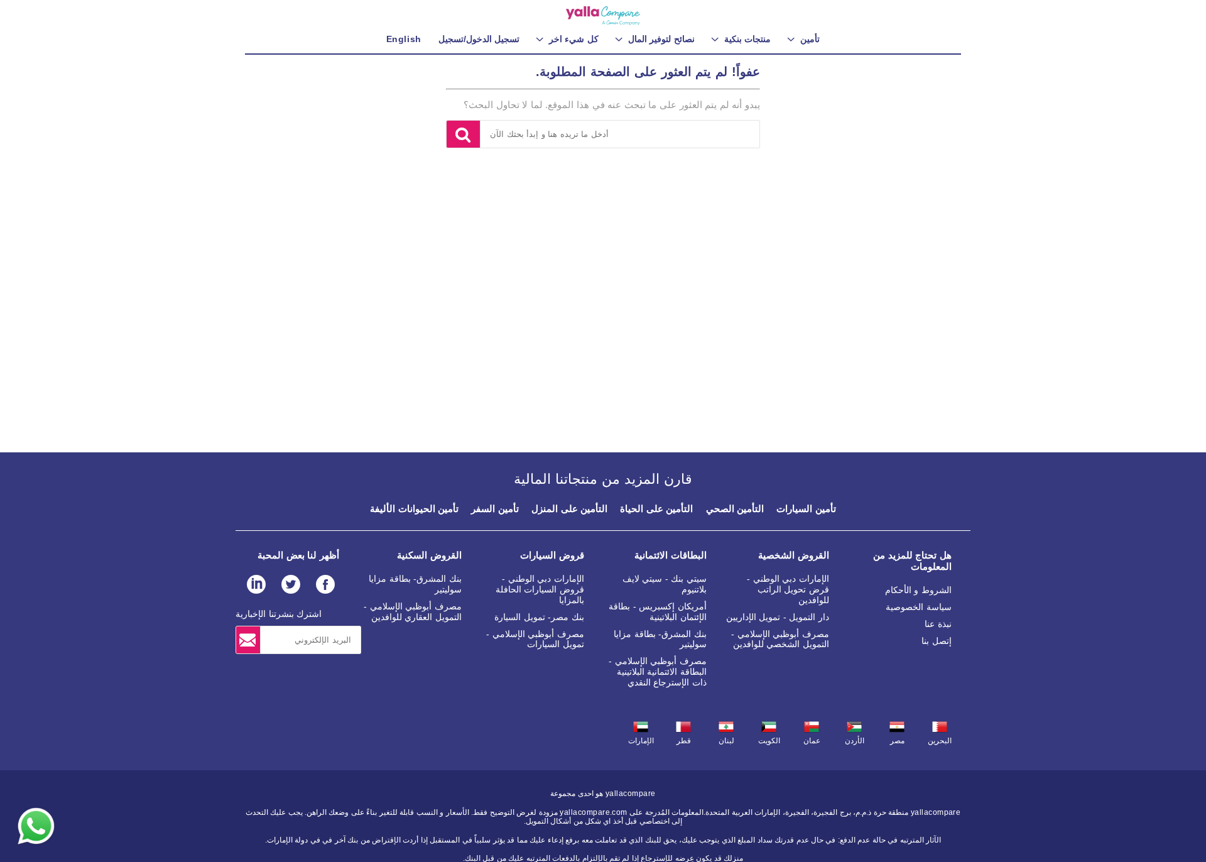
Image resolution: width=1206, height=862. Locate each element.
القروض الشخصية (793, 555)
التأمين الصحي (735, 508)
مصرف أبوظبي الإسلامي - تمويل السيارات (535, 639)
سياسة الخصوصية (919, 607)
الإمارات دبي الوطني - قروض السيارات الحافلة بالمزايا (540, 589)
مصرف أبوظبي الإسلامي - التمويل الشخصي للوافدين (780, 639)
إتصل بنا (936, 641)
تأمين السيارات (806, 508)
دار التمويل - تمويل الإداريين (777, 617)
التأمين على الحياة (656, 508)
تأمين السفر (495, 508)
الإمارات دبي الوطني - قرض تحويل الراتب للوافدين (788, 589)
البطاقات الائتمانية (670, 555)
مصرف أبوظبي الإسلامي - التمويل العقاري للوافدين (413, 611)
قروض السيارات (552, 555)
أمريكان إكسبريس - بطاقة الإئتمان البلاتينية (658, 611)
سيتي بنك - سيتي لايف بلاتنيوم (664, 584)
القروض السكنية (429, 555)
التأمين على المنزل (569, 508)
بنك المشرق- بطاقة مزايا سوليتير (660, 639)
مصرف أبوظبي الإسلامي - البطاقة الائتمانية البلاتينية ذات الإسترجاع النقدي (658, 671)
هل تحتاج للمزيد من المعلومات (912, 561)
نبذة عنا (938, 624)
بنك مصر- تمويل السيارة (539, 617)
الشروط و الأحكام (918, 590)
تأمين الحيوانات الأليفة (414, 508)
